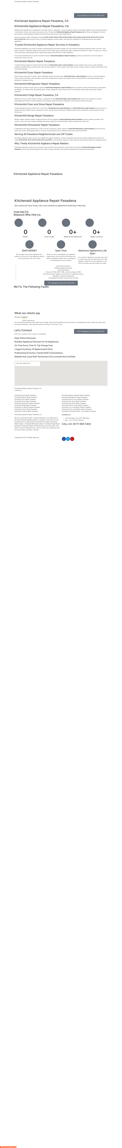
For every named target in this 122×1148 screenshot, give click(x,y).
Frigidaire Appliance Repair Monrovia (26, 899)
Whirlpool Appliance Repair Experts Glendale (29, 764)
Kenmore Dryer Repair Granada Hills (26, 1059)
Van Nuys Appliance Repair (23, 931)
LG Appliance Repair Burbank (24, 688)
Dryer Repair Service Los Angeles (25, 1017)
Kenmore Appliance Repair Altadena (26, 481)
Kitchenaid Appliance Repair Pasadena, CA (28, 414)
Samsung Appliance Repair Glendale (26, 925)
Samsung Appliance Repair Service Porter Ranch (30, 1003)
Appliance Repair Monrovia (23, 858)
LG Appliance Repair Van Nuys (24, 1027)
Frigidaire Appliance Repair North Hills (27, 736)
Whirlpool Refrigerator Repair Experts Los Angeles (30, 774)
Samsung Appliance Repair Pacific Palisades (28, 1065)
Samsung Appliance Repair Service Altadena (28, 1037)
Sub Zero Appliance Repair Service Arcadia (28, 1041)
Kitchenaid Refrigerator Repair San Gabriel (28, 794)
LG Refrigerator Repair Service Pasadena (27, 997)
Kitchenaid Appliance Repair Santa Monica (28, 937)
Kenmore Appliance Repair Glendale (26, 656)
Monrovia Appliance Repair (23, 877)
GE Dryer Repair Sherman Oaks (24, 806)
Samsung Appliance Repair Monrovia (26, 881)
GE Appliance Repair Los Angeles (25, 463)
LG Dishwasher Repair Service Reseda (26, 1053)
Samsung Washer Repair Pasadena (25, 891)
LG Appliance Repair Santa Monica (25, 443)
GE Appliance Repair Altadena (24, 539)
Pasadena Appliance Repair (23, 887)
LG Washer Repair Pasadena (23, 897)
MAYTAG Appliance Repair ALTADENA (26, 503)
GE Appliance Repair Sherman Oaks (26, 750)
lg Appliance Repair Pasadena (24, 507)
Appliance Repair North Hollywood (25, 865)
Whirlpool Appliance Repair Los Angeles (27, 672)
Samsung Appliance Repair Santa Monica (27, 852)
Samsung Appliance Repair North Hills (26, 716)
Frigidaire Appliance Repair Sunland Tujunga (28, 738)
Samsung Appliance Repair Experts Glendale (28, 762)
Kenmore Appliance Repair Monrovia (26, 869)
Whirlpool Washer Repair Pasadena (25, 826)
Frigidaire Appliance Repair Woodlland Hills (28, 742)
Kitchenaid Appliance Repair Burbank (26, 471)
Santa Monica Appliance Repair (24, 903)
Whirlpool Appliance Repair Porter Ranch (27, 674)
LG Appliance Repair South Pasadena (26, 732)
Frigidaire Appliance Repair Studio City (27, 740)
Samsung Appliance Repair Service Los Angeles (29, 1001)
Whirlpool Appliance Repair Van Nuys (26, 1029)
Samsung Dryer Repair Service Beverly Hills (28, 1021)
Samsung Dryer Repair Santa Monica (26, 832)
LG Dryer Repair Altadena (23, 573)
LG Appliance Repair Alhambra (24, 469)
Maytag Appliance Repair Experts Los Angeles (29, 758)
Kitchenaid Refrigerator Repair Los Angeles (28, 792)
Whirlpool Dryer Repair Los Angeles (26, 836)
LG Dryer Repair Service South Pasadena (27, 1023)
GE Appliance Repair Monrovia (24, 816)
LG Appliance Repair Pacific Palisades (26, 1075)
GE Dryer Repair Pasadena (23, 501)
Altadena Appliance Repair (23, 889)
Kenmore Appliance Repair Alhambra (26, 465)
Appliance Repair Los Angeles (24, 1106)
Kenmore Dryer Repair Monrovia (25, 810)
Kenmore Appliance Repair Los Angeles (27, 467)
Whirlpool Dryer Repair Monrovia (25, 838)
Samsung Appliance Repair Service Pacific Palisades (31, 1007)
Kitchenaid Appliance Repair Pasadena (27, 1)
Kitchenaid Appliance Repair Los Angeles (27, 935)
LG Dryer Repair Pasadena (23, 800)
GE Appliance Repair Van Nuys (24, 748)
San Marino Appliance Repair (24, 788)
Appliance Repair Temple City (24, 863)
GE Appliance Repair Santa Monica (25, 455)
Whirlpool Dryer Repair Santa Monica (26, 840)
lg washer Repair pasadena (23, 489)
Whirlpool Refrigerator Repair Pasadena (27, 848)
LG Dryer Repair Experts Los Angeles (26, 766)
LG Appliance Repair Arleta (23, 629)
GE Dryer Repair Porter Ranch (24, 804)
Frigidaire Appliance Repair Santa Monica (27, 860)
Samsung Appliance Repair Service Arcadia (28, 1047)
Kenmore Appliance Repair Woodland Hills (28, 951)
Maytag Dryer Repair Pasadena (24, 569)
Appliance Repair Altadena (23, 535)
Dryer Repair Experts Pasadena (24, 768)
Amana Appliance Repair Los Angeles (26, 923)
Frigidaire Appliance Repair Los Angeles (27, 1120)
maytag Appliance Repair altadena (25, 505)
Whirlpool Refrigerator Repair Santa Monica (28, 846)
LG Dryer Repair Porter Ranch (24, 802)
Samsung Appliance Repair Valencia (26, 1084)
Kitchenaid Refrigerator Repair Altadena (27, 581)
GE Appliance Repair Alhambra (24, 461)
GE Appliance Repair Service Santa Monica (28, 1015)
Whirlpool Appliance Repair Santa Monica (28, 678)
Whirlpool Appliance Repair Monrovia (26, 879)
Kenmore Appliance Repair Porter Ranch (27, 698)
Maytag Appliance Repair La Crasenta (26, 945)
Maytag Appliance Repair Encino (25, 921)
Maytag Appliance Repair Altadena (25, 479)
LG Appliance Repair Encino (23, 641)
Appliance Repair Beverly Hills (24, 871)
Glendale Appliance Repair (23, 975)
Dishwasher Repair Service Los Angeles (27, 1051)
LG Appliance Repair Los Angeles (25, 447)
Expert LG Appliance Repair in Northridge (28, 752)
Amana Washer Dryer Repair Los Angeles (27, 459)
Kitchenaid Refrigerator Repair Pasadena (27, 798)
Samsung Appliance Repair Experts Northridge (29, 754)
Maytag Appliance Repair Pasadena (26, 565)
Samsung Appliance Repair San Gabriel (27, 668)
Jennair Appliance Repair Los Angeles (26, 1128)
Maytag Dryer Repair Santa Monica (26, 828)
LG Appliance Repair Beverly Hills (25, 1102)
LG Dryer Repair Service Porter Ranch (26, 1025)
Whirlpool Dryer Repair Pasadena (25, 842)
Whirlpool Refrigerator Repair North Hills (27, 844)
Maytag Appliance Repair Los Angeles (26, 941)
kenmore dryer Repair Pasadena (25, 525)
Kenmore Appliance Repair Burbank (26, 959)
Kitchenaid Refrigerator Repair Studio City (28, 796)
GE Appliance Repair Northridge (25, 744)
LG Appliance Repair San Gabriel (25, 666)
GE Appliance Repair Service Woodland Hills (28, 1011)
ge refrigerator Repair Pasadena (25, 499)
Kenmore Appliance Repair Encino (25, 953)
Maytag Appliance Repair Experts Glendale (28, 760)
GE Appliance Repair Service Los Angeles (28, 1009)
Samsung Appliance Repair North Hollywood (29, 1080)
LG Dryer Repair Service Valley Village (26, 1019)
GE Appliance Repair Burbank (24, 650)
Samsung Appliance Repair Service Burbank (28, 1039)
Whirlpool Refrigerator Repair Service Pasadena (29, 999)
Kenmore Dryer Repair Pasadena (25, 589)
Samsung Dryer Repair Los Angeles (26, 784)
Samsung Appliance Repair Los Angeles (27, 850)
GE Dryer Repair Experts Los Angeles (26, 770)
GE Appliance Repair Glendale (24, 648)
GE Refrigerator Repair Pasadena (25, 1092)
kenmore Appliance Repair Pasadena (26, 521)
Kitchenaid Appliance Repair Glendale (26, 652)
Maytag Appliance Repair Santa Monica (27, 875)
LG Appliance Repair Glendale (24, 646)
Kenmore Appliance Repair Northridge (26, 702)
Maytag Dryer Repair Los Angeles (25, 782)
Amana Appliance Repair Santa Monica (27, 885)
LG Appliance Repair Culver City (25, 449)
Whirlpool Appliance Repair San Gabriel (27, 670)
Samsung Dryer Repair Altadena (25, 611)
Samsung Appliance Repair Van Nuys (26, 1031)
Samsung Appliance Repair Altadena (26, 545)
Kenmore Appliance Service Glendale (26, 690)
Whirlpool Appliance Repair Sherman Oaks (28, 676)
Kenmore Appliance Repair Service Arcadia (28, 1045)
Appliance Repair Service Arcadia (25, 1043)
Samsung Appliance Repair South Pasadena (28, 1104)
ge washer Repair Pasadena (23, 497)
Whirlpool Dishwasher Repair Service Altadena (29, 1057)
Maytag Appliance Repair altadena (25, 531)
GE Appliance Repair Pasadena (24, 473)
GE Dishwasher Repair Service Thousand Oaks (29, 1055)
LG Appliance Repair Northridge (25, 704)
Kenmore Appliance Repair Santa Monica (27, 856)
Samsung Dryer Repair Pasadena (25, 517)
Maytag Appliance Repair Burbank (25, 961)
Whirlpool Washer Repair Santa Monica (27, 824)
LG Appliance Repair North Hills (24, 720)
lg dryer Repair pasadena (22, 487)
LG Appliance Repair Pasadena (24, 453)
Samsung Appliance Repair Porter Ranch (27, 718)
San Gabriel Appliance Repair (24, 664)
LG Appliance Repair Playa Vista (25, 991)
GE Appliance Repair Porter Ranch (25, 746)
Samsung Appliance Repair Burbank (26, 635)
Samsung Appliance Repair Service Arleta (28, 1035)
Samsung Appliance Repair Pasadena (26, 515)
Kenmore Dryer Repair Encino (24, 1061)
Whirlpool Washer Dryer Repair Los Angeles (28, 457)
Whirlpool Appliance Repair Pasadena (26, 483)
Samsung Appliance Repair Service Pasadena (29, 1005)
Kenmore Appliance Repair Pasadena (26, 700)
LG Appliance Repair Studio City (25, 730)
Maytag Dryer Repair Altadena (24, 533)
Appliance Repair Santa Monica (24, 911)
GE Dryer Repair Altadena (23, 555)
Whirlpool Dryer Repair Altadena (25, 599)
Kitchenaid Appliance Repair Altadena (26, 577)
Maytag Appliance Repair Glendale (25, 654)
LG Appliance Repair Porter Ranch (25, 708)
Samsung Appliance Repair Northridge (27, 712)
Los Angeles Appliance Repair (24, 919)
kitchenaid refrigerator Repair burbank (27, 529)
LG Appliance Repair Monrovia (24, 820)
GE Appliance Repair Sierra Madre (25, 818)
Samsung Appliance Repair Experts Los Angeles (30, 756)
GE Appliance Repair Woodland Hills (26, 814)
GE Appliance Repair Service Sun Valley (27, 1013)
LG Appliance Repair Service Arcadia (26, 1049)
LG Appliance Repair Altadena (24, 543)
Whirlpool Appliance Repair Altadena (26, 541)
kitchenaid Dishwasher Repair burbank (27, 537)
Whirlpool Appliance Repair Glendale (26, 979)
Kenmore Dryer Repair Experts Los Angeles (28, 772)
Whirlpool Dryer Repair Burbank (24, 561)
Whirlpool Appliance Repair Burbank (26, 557)
